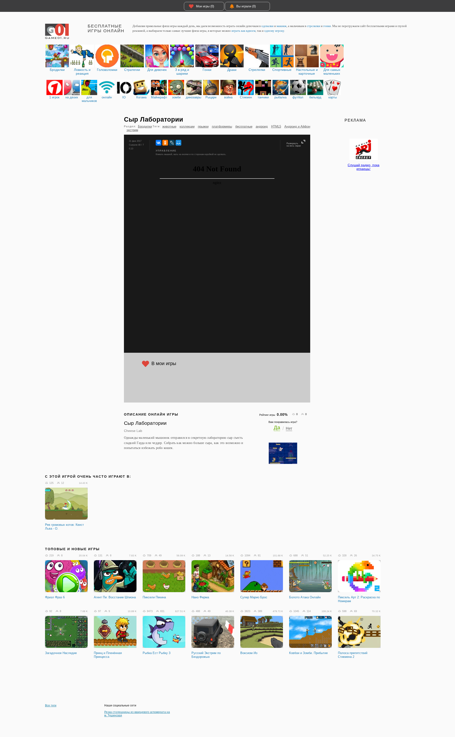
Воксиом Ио (248, 653)
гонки (327, 26)
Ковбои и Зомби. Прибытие (308, 653)
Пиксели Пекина (154, 597)
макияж (282, 26)
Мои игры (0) (205, 6)
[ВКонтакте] (158, 143)
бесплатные (243, 126)
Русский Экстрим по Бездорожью (206, 655)
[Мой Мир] (178, 143)
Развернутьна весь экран (294, 144)
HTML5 (276, 126)
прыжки (203, 126)
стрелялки (313, 26)
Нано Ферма (200, 597)
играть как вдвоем (243, 30)
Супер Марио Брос (253, 597)
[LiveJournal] (172, 143)
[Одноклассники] (165, 143)
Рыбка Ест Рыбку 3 (156, 653)
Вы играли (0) (246, 6)
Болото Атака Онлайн (305, 597)
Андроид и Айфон (297, 126)
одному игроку (274, 30)
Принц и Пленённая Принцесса (108, 655)
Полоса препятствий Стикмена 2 (352, 655)
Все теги (50, 705)
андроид (262, 126)
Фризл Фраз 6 (55, 597)
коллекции (187, 126)
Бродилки (145, 126)
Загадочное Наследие (61, 653)
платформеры (222, 126)
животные (169, 126)
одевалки (267, 26)
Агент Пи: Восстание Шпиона (115, 597)
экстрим (132, 130)
